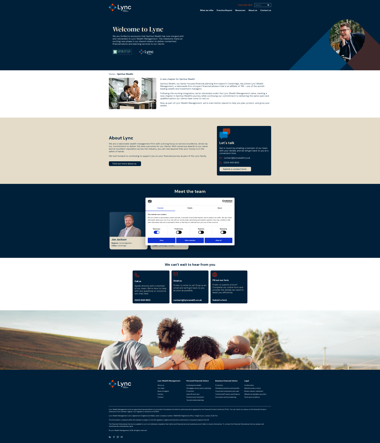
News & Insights (163, 391)
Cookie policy (249, 385)
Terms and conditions (252, 397)
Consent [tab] (160, 208)
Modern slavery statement (253, 391)
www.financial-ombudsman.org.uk (121, 426)
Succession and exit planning (225, 397)
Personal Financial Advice (197, 381)
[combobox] (260, 5)
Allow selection (190, 240)
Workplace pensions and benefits (227, 388)
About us (252, 10)
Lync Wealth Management (169, 381)
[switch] (179, 232)
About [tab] (220, 208)
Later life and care (193, 394)
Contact (160, 397)
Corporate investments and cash (227, 391)
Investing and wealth (193, 385)
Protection (190, 391)
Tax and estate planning (195, 400)
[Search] (269, 5)
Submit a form (219, 300)
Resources (240, 10)
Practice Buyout (224, 10)
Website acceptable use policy (255, 394)
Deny (161, 240)
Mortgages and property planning (198, 388)
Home (112, 74)
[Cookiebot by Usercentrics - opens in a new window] (223, 201)
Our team (161, 388)
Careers (160, 394)
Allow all (218, 240)
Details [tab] (190, 208)
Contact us (265, 10)
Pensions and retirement (195, 397)
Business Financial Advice (226, 381)
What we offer (207, 10)
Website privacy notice (252, 388)
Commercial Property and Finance (227, 394)
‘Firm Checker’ (122, 412)
